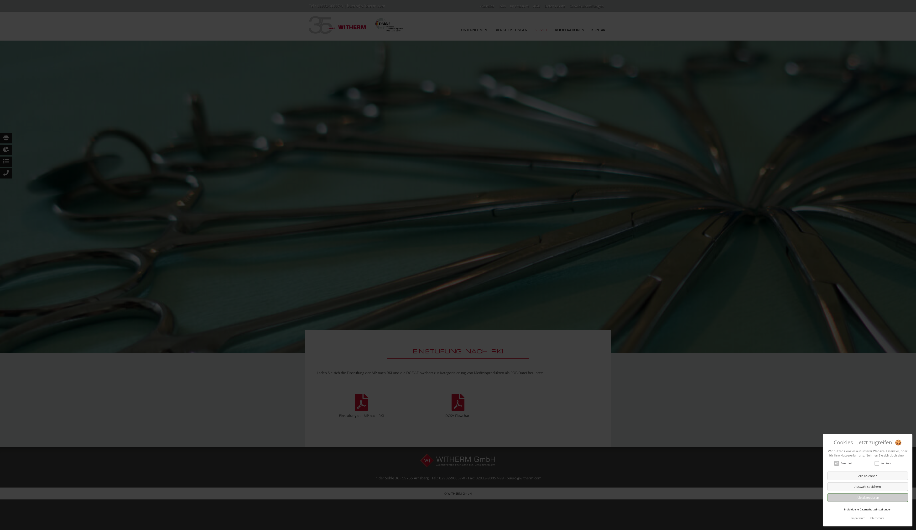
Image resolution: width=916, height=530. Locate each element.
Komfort (885, 463)
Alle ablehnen (867, 476)
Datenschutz (876, 518)
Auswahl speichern (867, 486)
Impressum (858, 518)
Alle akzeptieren (868, 497)
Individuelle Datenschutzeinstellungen (867, 509)
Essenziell (846, 463)
